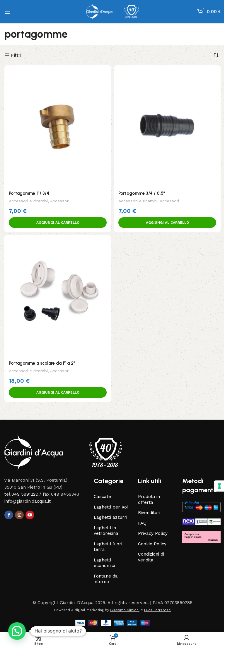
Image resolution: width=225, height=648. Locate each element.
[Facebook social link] (8, 515)
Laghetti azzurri (110, 517)
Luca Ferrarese (157, 610)
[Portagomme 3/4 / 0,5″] (167, 126)
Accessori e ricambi (28, 201)
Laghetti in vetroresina (106, 530)
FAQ (142, 523)
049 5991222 (24, 494)
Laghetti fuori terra (108, 546)
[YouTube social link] (29, 515)
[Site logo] (112, 11)
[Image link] (63, 452)
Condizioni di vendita (151, 557)
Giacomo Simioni (124, 610)
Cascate (102, 496)
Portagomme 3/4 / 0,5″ (141, 193)
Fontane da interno (106, 579)
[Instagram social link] (19, 515)
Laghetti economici (104, 562)
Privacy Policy (153, 533)
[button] (58, 222)
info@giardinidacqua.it (27, 501)
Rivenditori (149, 512)
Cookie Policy (152, 544)
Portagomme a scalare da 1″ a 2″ (42, 363)
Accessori (59, 201)
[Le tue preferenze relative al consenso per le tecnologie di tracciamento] (215, 486)
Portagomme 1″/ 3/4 (29, 193)
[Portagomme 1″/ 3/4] (57, 126)
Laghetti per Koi (111, 507)
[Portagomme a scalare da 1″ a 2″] (57, 296)
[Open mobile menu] (7, 12)
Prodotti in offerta (149, 499)
